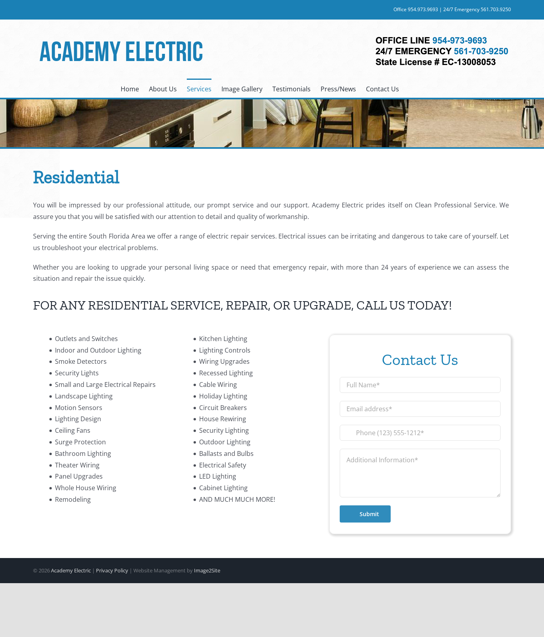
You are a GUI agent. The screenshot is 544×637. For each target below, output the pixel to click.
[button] (411, 88)
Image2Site (207, 570)
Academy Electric (71, 570)
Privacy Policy (112, 570)
